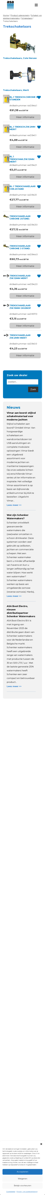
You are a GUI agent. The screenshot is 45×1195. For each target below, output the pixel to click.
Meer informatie (25, 117)
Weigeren (22, 1178)
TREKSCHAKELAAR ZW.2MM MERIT (20, 336)
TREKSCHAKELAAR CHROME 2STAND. (20, 217)
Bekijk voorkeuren (22, 1185)
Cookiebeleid (10, 1191)
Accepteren (22, 1172)
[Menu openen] (36, 5)
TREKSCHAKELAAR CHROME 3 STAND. (20, 247)
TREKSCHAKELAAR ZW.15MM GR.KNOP (20, 306)
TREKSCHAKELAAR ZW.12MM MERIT (20, 276)
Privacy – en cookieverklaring (27, 1191)
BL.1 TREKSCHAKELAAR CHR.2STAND (23, 187)
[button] (41, 1144)
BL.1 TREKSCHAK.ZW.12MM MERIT (22, 159)
